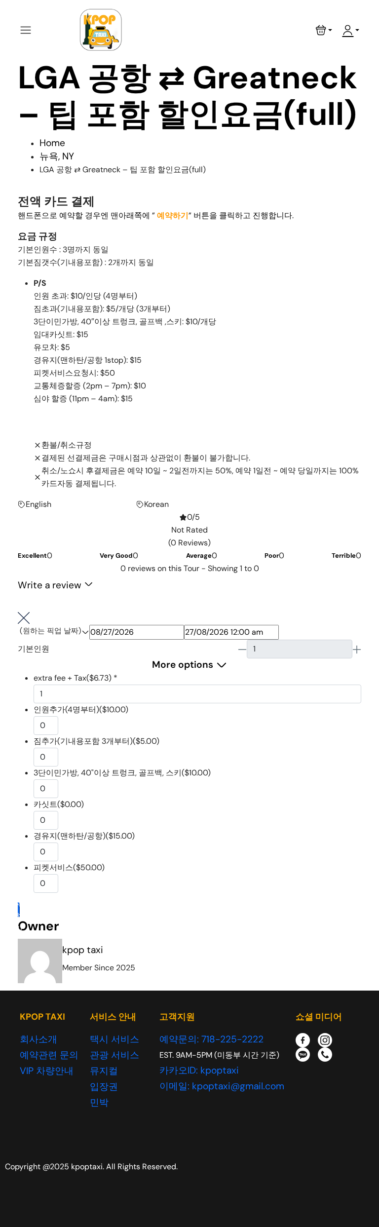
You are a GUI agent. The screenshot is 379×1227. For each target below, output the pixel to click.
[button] (324, 30)
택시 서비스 (114, 1039)
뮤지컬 (104, 1071)
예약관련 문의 (49, 1055)
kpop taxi (82, 950)
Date (49, 632)
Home (52, 143)
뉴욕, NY (56, 156)
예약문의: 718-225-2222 (211, 1039)
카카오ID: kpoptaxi (199, 1070)
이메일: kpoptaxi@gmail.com (221, 1086)
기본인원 (33, 649)
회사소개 (38, 1039)
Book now (19, 909)
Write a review (51, 585)
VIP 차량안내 (47, 1071)
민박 (99, 1102)
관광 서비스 (114, 1055)
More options (182, 664)
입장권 (104, 1086)
